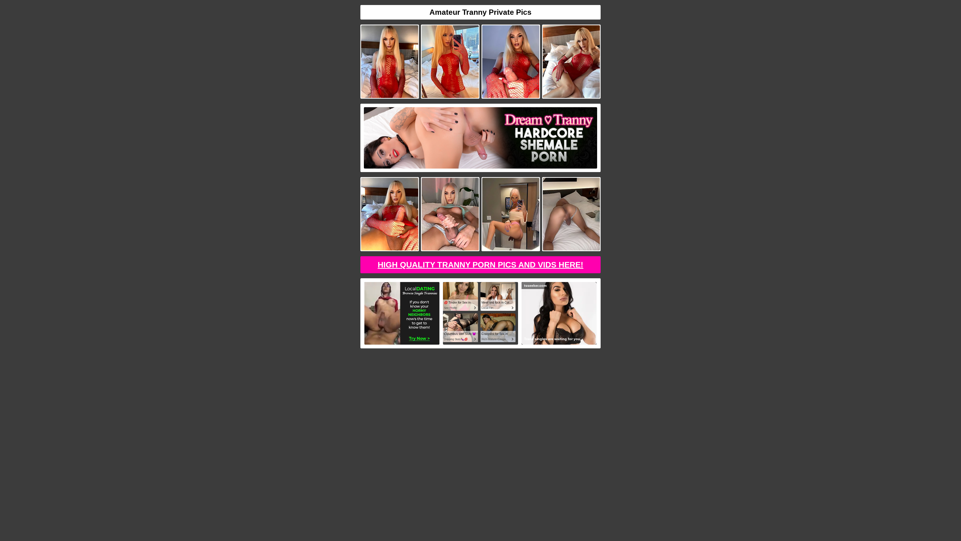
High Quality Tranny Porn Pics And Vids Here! (480, 264)
